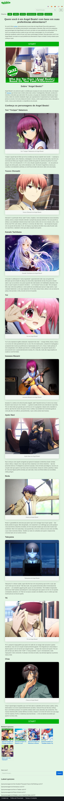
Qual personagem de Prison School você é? (13, 792)
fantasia (9, 93)
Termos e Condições (31, 798)
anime (15, 26)
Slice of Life (48, 14)
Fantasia (22, 14)
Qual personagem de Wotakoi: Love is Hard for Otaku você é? (18, 795)
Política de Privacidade (16, 798)
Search (59, 773)
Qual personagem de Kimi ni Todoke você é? (13, 789)
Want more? (4, 770)
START (32, 44)
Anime (9, 14)
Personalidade (31, 14)
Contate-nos (4, 798)
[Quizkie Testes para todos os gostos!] (6, 2)
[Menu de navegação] (61, 10)
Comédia (16, 14)
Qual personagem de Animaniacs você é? (12, 786)
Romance (40, 14)
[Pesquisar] (55, 10)
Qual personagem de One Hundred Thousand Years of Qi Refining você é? (22, 784)
